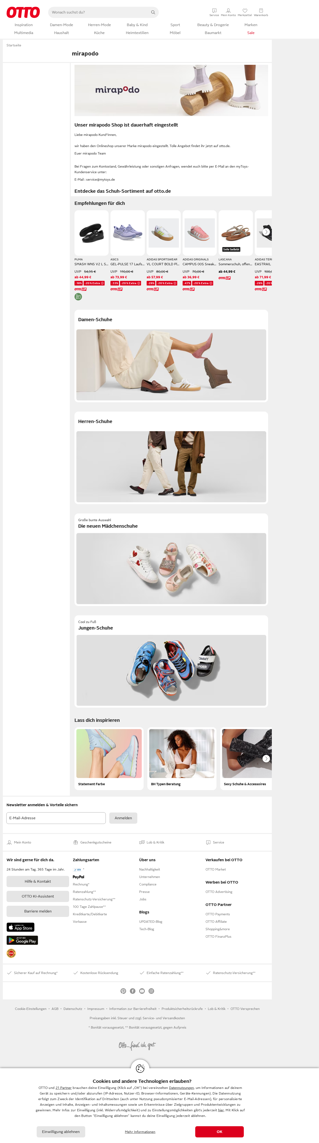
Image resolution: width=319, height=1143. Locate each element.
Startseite (14, 45)
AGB (55, 1009)
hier (221, 1110)
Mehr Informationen (140, 1132)
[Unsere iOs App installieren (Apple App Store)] (21, 927)
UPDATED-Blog (150, 921)
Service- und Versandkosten (164, 1018)
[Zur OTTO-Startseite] (23, 12)
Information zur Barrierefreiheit (132, 1009)
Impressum (95, 1009)
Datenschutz (73, 1009)
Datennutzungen (181, 1088)
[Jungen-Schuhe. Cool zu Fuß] (171, 661)
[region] (159, 1105)
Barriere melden (38, 911)
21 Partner (64, 1088)
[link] (11, 953)
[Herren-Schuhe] (171, 458)
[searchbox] (98, 12)
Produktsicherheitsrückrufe (182, 1009)
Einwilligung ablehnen (61, 1132)
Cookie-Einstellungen (30, 1009)
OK (219, 1132)
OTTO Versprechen (245, 1009)
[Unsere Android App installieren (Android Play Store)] (22, 940)
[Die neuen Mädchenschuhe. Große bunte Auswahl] (171, 559)
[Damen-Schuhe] (171, 356)
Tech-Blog (146, 929)
